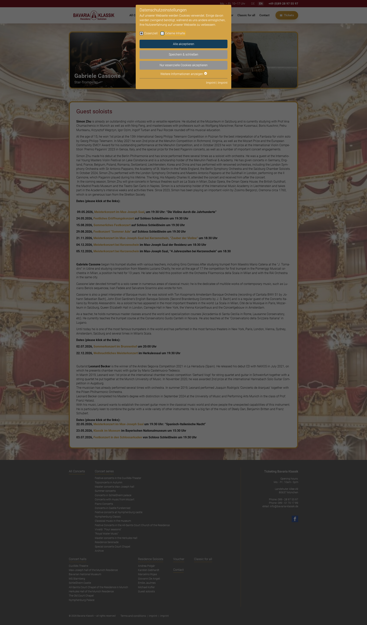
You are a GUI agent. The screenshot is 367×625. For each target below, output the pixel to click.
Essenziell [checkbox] (151, 33)
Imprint (211, 83)
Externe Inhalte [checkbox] (175, 33)
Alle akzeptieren (183, 44)
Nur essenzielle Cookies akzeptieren (184, 65)
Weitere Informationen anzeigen (182, 74)
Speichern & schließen (183, 54)
